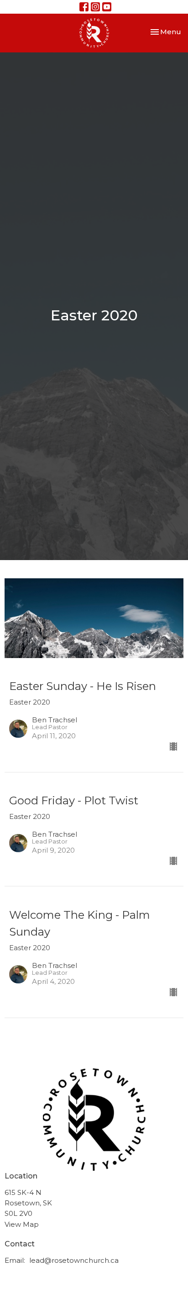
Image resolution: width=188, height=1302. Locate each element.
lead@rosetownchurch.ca (74, 1260)
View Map (22, 1224)
